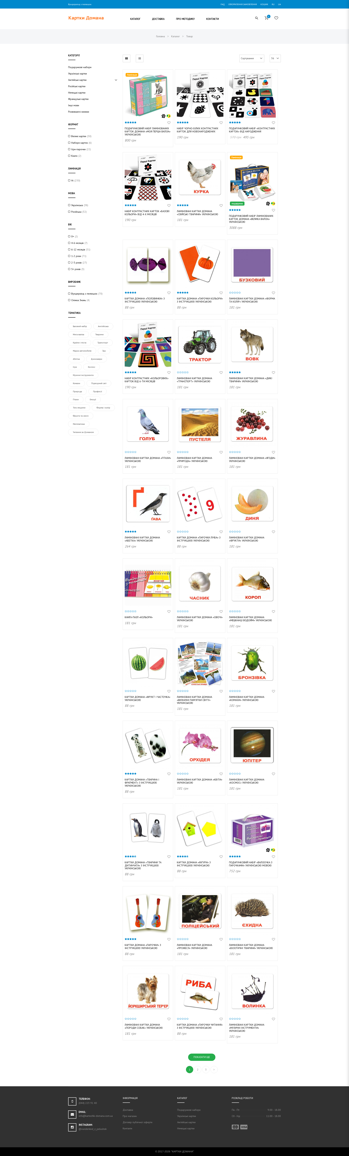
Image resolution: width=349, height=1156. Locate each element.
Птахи (76, 399)
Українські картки (77, 73)
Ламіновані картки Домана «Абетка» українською (142, 539)
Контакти (127, 1128)
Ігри (75, 367)
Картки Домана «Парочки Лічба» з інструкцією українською (198, 539)
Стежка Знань (78, 300)
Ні (72, 180)
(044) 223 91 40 (88, 1103)
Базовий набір (80, 326)
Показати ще (202, 1057)
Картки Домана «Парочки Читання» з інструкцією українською (200, 1026)
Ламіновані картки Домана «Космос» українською (246, 781)
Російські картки (76, 86)
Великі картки (78, 136)
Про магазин (130, 1116)
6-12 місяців (78, 249)
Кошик (264, 4)
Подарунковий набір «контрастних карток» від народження (252, 130)
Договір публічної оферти (137, 1122)
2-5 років (76, 262)
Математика (79, 424)
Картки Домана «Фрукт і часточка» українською (147, 698)
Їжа (104, 350)
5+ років (76, 269)
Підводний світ (99, 383)
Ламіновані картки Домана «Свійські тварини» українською (197, 213)
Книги (74, 155)
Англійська (103, 326)
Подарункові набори (79, 67)
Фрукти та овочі (81, 415)
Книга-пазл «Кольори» (139, 617)
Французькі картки (78, 99)
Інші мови (73, 105)
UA (279, 4)
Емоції (93, 399)
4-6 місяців (77, 243)
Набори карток (79, 142)
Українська (77, 205)
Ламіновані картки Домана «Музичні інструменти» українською (246, 1028)
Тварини (99, 334)
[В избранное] (169, 123)
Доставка (128, 1110)
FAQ (223, 4)
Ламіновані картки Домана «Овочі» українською (200, 619)
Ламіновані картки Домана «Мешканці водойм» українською (250, 619)
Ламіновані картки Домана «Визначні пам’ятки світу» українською (194, 700)
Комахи (76, 383)
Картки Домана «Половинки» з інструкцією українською (145, 300)
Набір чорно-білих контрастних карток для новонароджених (197, 130)
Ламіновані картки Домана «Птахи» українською (148, 459)
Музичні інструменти (83, 375)
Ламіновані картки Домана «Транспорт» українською (194, 380)
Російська (76, 211)
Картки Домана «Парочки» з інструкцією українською (143, 946)
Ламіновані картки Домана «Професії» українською (194, 946)
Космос (91, 367)
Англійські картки (77, 80)
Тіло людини (79, 407)
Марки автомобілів (82, 350)
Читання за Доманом (83, 432)
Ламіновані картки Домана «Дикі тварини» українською (250, 380)
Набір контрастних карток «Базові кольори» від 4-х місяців (147, 213)
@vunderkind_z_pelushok (93, 1129)
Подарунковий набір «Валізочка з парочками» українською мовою (250, 864)
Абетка (76, 359)
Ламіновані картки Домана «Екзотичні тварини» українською (251, 946)
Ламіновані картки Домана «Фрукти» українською (246, 539)
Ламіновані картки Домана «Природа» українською (194, 459)
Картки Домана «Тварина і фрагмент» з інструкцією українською (142, 782)
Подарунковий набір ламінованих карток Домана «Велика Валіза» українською (251, 219)
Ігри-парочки (78, 149)
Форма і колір (103, 407)
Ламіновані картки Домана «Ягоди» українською (252, 459)
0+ (72, 236)
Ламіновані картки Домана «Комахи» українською (246, 698)
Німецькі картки (76, 92)
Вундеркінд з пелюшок (84, 293)
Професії (97, 391)
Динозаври (96, 359)
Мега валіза (78, 334)
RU (273, 4)
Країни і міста (79, 342)
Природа (77, 391)
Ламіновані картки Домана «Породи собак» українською (144, 1026)
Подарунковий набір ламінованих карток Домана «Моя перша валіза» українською (148, 131)
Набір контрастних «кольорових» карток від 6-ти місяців (147, 380)
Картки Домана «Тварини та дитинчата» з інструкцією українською (143, 865)
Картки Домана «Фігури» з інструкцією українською (194, 864)
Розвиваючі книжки (78, 111)
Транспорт (102, 342)
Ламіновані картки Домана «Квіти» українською (199, 781)
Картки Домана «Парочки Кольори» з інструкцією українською (200, 300)
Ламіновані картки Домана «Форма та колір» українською (252, 300)
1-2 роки (76, 256)
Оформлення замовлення (242, 4)
